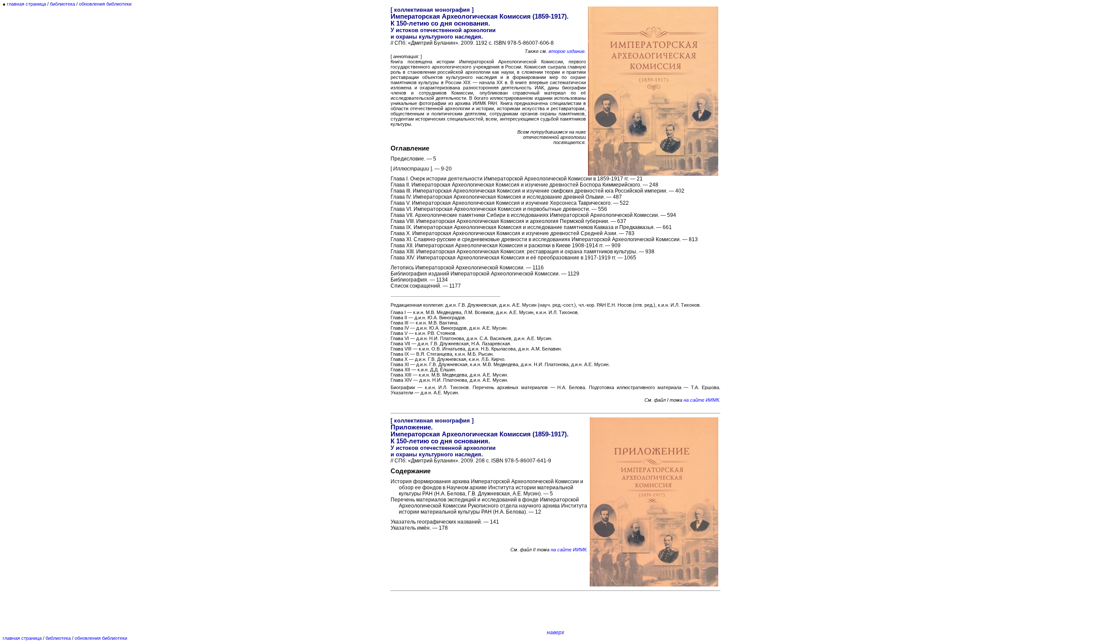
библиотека (62, 4)
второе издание (567, 51)
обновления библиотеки (105, 4)
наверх (555, 632)
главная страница (26, 4)
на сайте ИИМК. (702, 400)
